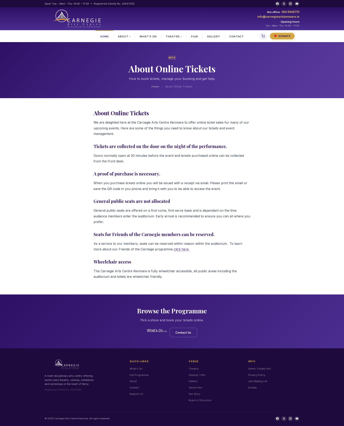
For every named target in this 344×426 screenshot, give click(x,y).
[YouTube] (296, 3)
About (123, 36)
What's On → (157, 330)
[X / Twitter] (283, 3)
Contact (236, 36)
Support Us (136, 393)
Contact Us (183, 332)
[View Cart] (263, 36)
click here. (181, 249)
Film (194, 36)
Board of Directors (200, 400)
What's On (148, 36)
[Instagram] (290, 3)
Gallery (213, 36)
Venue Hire (195, 387)
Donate (282, 36)
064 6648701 (290, 12)
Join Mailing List (257, 381)
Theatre (173, 36)
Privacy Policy (256, 375)
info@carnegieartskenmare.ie (278, 16)
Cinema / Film (197, 375)
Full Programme (139, 375)
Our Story (194, 393)
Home (104, 36)
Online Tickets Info (259, 368)
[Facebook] (277, 3)
